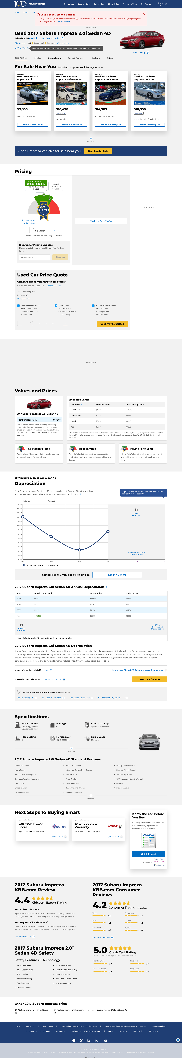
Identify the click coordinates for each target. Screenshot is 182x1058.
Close (99, 48)
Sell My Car (99, 4)
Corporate (60, 1031)
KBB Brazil (137, 1031)
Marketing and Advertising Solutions (86, 1031)
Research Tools (130, 4)
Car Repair (146, 4)
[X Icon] (81, 1040)
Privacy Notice (47, 1026)
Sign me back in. (63, 21)
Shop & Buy (113, 4)
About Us (33, 1031)
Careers (46, 1031)
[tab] (21, 58)
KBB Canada (153, 1031)
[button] (43, 829)
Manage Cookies (159, 1026)
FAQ (18, 1026)
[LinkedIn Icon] (96, 1040)
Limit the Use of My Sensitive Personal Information (125, 1026)
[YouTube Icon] (105, 1040)
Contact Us (30, 1026)
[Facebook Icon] (75, 1040)
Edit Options (20, 43)
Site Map (123, 1031)
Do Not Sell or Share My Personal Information (78, 1026)
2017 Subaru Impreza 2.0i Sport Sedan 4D (109, 1010)
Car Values (69, 4)
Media (110, 1031)
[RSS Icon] (88, 1040)
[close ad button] (178, 1040)
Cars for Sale (84, 4)
